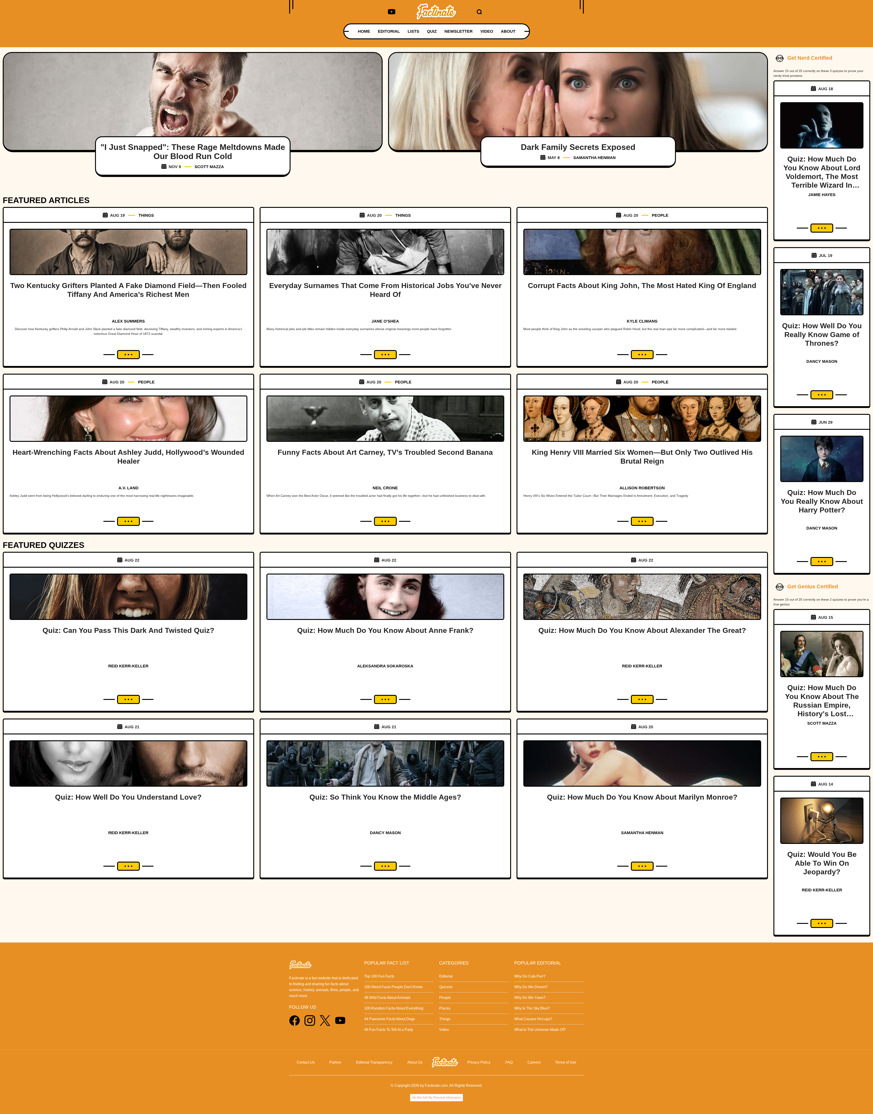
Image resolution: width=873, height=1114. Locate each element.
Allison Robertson (642, 488)
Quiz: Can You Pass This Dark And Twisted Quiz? (128, 630)
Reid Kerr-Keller (128, 666)
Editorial (446, 976)
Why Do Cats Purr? (529, 976)
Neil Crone (385, 488)
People (445, 998)
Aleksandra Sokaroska (385, 666)
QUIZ (432, 31)
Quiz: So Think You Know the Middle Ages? (385, 797)
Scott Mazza (209, 166)
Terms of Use (565, 1062)
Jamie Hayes (821, 194)
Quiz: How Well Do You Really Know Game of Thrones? (822, 334)
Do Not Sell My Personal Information (436, 1097)
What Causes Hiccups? (533, 1019)
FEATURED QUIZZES (43, 545)
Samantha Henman (594, 157)
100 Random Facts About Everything (393, 1008)
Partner (335, 1062)
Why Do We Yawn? (530, 998)
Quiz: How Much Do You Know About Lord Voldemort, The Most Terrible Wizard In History (821, 176)
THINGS (146, 215)
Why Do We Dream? (530, 987)
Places (444, 1008)
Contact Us (306, 1062)
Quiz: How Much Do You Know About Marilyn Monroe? (642, 797)
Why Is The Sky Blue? (532, 1008)
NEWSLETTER (458, 31)
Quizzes (445, 987)
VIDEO (486, 31)
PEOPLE (660, 215)
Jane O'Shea (385, 321)
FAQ (509, 1062)
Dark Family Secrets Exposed (578, 147)
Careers (533, 1062)
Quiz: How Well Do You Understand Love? (128, 797)
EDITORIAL (389, 31)
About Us (414, 1062)
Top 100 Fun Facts (379, 976)
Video (444, 1030)
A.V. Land (128, 488)
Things (444, 1019)
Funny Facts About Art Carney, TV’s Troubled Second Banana (385, 452)
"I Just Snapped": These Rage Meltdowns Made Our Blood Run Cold (192, 151)
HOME (364, 31)
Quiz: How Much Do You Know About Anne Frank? (385, 630)
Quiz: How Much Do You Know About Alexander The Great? (642, 630)
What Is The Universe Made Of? (540, 1030)
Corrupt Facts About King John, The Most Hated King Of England (642, 285)
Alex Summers (128, 321)
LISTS (413, 31)
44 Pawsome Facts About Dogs (389, 1019)
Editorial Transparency (374, 1062)
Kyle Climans (642, 321)
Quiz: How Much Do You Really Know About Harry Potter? (822, 501)
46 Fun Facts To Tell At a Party (388, 1030)
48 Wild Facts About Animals (387, 998)
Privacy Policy (478, 1062)
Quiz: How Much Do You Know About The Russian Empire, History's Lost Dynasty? (822, 705)
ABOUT (508, 31)
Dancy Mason (385, 833)
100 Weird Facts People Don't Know (393, 987)
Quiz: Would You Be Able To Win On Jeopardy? (822, 863)
